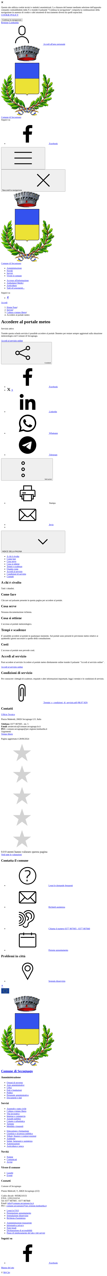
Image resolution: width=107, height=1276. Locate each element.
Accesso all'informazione (18, 280)
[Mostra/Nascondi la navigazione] (23, 158)
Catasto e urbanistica (16, 1121)
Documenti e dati (14, 1098)
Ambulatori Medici (15, 283)
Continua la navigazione (11, 20)
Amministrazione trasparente (19, 1223)
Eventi (9, 1175)
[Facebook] (8, 298)
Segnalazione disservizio (17, 1215)
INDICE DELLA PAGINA (12, 551)
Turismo (10, 1124)
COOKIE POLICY (10, 15)
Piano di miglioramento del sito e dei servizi (26, 1233)
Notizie (10, 1157)
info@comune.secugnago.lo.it (20, 1203)
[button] (14, 268)
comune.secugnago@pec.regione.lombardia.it (26, 1206)
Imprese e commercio (16, 1116)
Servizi (10, 310)
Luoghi (10, 1173)
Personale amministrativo (18, 1095)
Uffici (9, 1087)
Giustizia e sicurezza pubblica (20, 1133)
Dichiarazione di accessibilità (19, 1230)
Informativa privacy (15, 1225)
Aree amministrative (15, 1085)
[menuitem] (32, 387)
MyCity (6, 1272)
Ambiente (11, 1138)
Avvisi (9, 1162)
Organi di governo (15, 1082)
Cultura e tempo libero (16, 312)
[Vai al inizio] (2, 986)
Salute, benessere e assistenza (19, 1141)
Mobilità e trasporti (15, 1126)
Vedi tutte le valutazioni (11, 854)
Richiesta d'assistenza (16, 1218)
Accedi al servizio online (12, 340)
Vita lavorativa (13, 1113)
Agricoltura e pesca (15, 1146)
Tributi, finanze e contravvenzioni (21, 1136)
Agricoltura (12, 285)
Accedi (4, 302)
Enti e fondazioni (14, 1090)
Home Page (12, 307)
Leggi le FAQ (13, 1210)
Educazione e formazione (18, 1131)
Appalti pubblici (14, 1119)
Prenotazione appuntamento (19, 1213)
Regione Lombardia (10, 22)
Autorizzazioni (13, 1143)
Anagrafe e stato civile (16, 1108)
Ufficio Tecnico (8, 714)
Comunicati (12, 1159)
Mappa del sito (7, 1267)
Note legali (11, 1228)
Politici (10, 1092)
